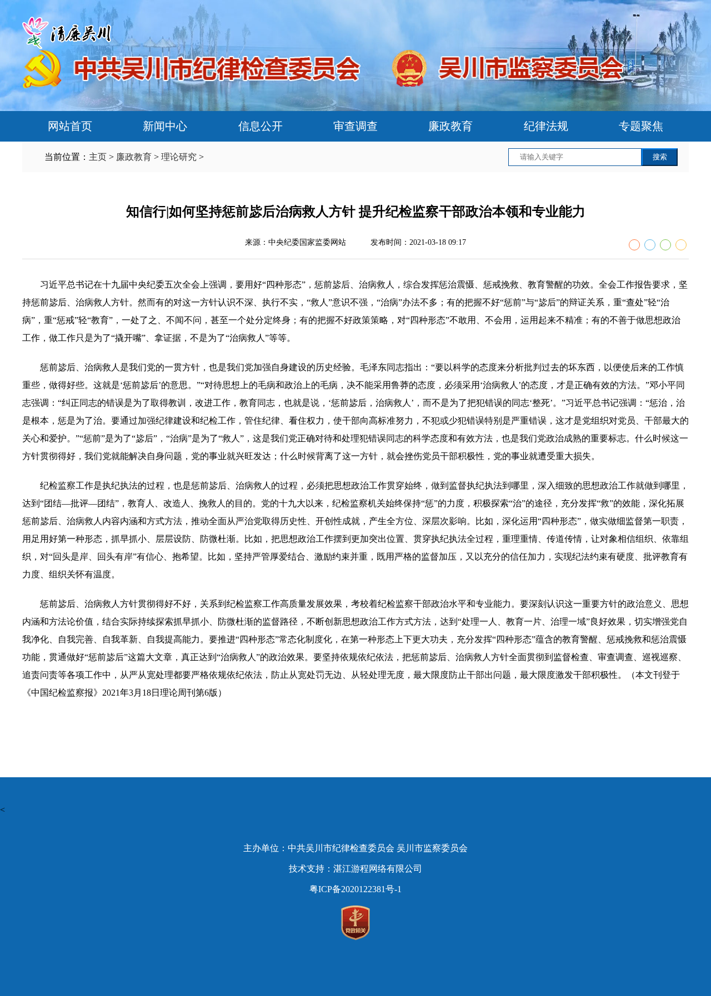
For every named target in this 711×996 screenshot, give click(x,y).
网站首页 (70, 126)
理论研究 (179, 157)
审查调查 (355, 126)
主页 (98, 157)
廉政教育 (450, 126)
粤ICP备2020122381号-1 (355, 889)
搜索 (660, 157)
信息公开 (260, 126)
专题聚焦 (641, 126)
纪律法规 (546, 126)
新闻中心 (165, 126)
